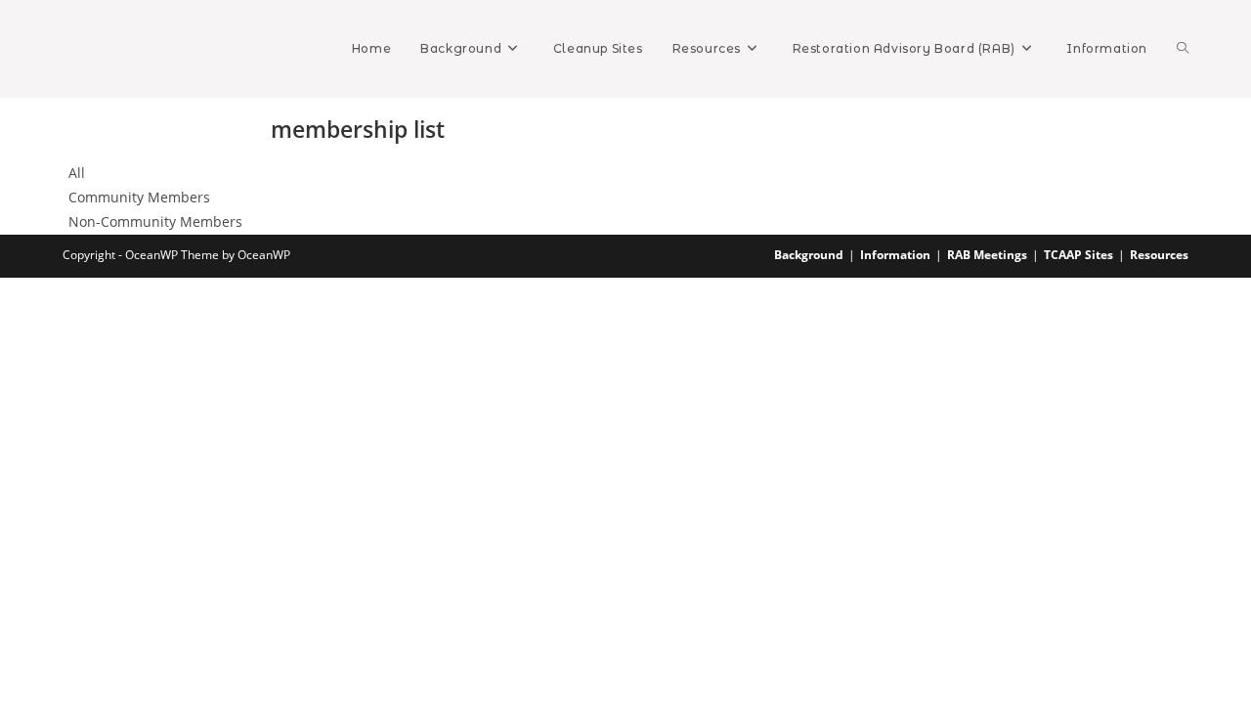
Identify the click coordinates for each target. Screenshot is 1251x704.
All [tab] (76, 172)
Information (895, 254)
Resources (1159, 254)
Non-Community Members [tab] (155, 221)
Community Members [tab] (139, 197)
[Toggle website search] (1182, 49)
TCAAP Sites (1078, 254)
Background (808, 254)
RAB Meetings (987, 254)
